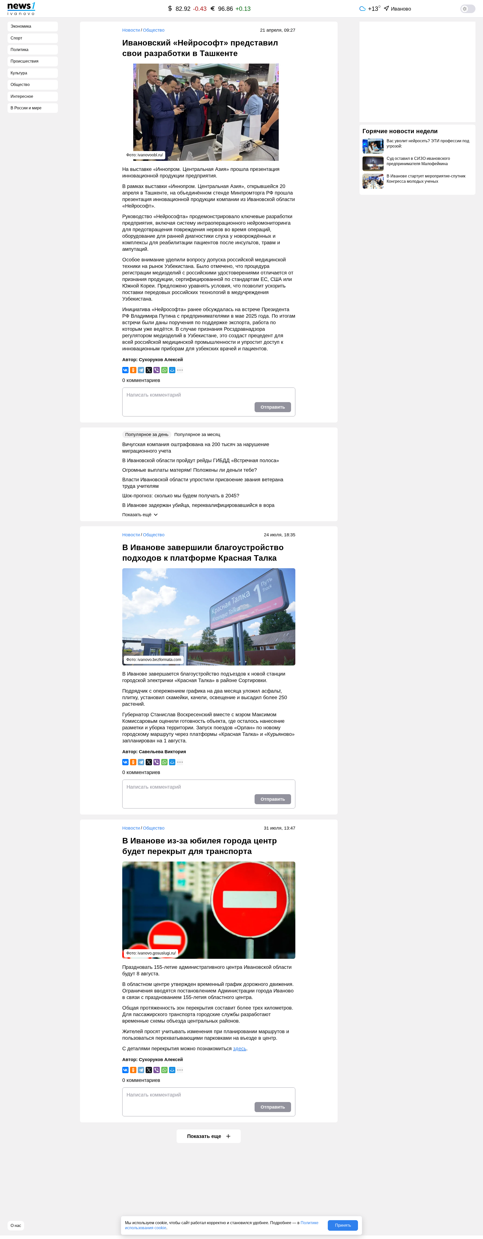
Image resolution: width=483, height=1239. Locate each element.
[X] (149, 370)
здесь (239, 1048)
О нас (16, 1225)
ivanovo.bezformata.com (159, 659)
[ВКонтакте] (125, 370)
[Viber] (156, 370)
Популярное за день (146, 434)
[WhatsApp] (164, 370)
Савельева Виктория (162, 751)
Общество (154, 30)
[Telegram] (141, 370)
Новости (131, 30)
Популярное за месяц (197, 434)
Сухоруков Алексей (161, 359)
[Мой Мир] (172, 370)
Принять (343, 1225)
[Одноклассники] (133, 370)
